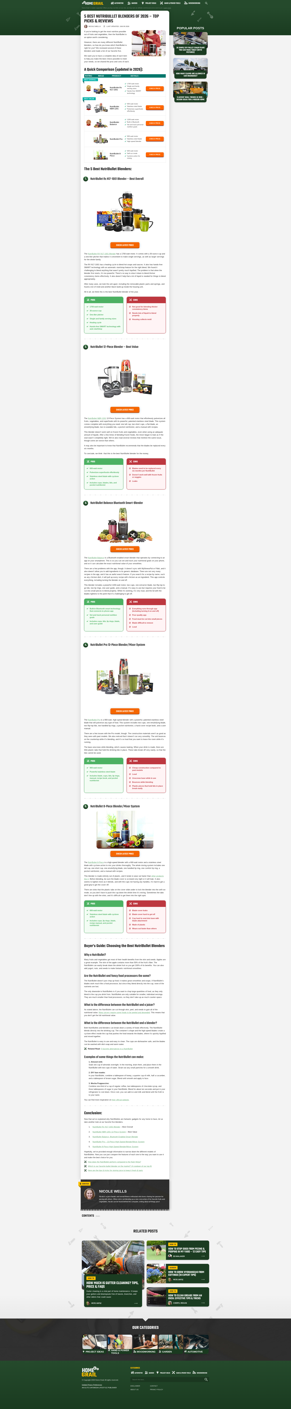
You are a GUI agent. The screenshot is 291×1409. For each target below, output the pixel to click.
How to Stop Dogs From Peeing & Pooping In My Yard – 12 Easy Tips (187, 1250)
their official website (120, 1100)
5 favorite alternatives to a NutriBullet (117, 1049)
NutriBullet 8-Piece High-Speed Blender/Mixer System (115, 1147)
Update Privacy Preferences (92, 1385)
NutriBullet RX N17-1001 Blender (102, 254)
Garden (134, 3)
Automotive (118, 3)
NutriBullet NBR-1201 (97, 418)
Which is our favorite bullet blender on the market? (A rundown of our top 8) (120, 1166)
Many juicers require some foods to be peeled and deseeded (124, 1012)
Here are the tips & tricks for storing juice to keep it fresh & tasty (115, 1170)
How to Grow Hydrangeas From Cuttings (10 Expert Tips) (186, 1273)
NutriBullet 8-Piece (96, 862)
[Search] (206, 1379)
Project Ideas (150, 3)
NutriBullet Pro (94, 720)
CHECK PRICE (154, 88)
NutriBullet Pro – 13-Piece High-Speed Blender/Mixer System (118, 1142)
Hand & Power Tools (172, 3)
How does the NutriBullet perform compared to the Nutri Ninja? (114, 1162)
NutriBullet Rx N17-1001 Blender (106, 1127)
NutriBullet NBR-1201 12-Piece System (109, 1132)
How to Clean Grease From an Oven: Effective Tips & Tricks (185, 1297)
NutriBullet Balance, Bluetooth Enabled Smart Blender (115, 1137)
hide (97, 1216)
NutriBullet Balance (96, 558)
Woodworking (194, 3)
